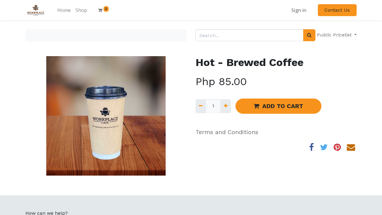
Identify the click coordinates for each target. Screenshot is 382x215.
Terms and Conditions (226, 132)
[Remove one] (200, 106)
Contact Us (337, 10)
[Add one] (225, 106)
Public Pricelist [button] (335, 35)
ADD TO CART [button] (282, 106)
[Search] (309, 35)
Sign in (298, 10)
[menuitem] (64, 10)
